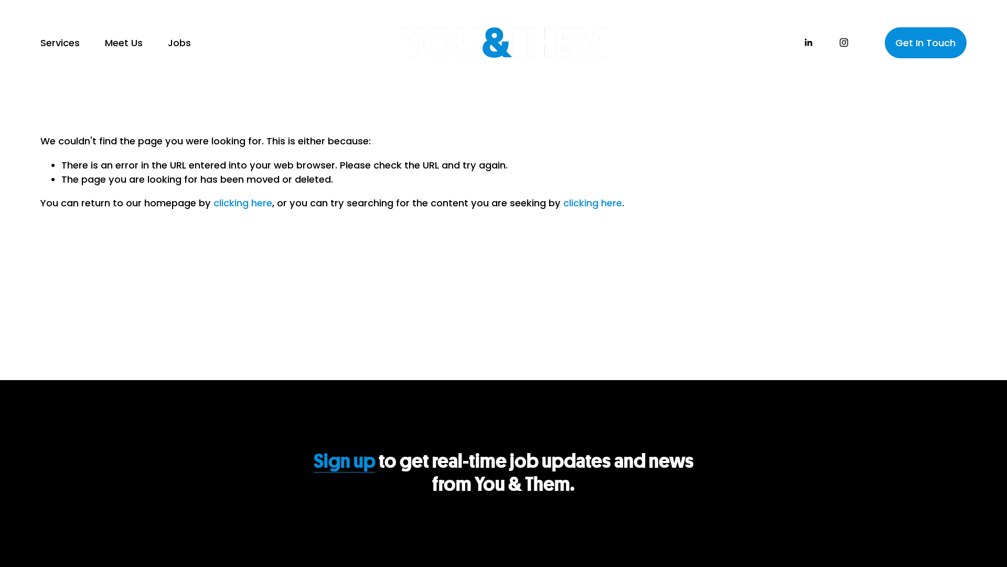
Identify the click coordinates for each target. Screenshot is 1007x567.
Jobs (179, 42)
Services (60, 42)
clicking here (242, 202)
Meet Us (124, 42)
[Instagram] (844, 42)
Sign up (345, 461)
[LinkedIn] (808, 42)
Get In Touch (925, 42)
